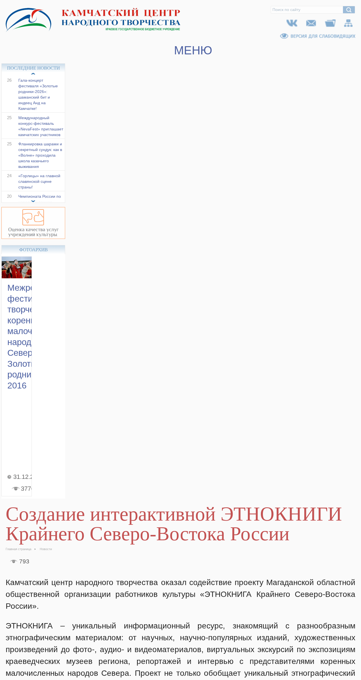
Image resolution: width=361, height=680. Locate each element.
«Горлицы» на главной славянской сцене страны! (39, 187)
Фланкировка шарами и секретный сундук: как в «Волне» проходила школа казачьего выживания (40, 161)
